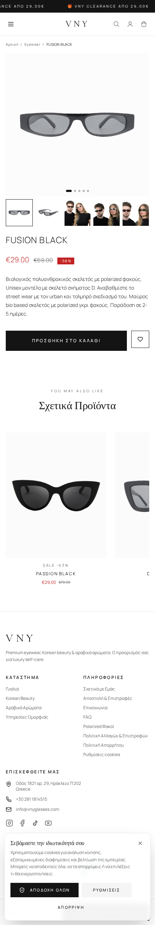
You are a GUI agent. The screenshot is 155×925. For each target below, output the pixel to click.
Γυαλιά (12, 689)
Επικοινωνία (95, 708)
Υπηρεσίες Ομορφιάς (27, 717)
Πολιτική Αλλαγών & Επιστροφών (115, 736)
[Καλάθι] (143, 24)
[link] (56, 509)
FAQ (87, 717)
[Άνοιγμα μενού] (11, 24)
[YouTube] (48, 823)
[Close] (140, 843)
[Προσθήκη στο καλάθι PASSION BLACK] (95, 547)
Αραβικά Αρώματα (23, 708)
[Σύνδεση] (130, 24)
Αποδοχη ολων (50, 890)
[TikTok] (35, 823)
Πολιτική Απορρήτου (103, 745)
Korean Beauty (20, 698)
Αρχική (12, 44)
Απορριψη (71, 907)
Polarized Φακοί (98, 726)
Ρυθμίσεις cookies (101, 755)
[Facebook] (22, 823)
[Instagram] (9, 823)
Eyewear (33, 44)
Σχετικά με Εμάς (99, 689)
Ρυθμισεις (106, 890)
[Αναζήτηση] (116, 24)
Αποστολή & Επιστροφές (107, 698)
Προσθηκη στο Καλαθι (66, 341)
